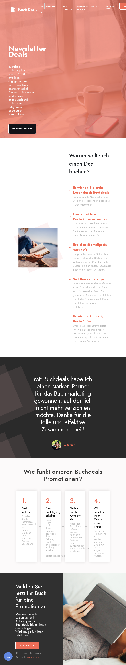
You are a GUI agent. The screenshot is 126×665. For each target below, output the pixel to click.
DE (42, 6)
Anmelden (33, 657)
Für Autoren (67, 8)
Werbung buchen (22, 128)
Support (95, 6)
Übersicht (51, 6)
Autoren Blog (110, 7)
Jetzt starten (27, 645)
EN (42, 13)
